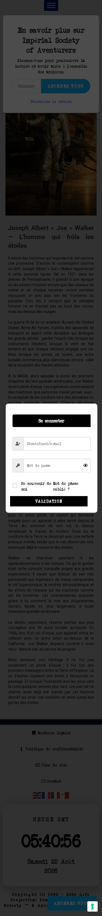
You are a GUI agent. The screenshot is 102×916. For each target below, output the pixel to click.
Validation (49, 501)
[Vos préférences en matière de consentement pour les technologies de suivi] (92, 906)
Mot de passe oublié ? (65, 486)
